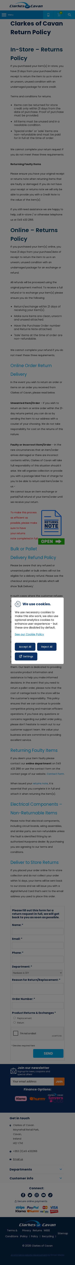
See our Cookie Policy (29, 634)
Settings (28, 656)
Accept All (25, 646)
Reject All (46, 646)
